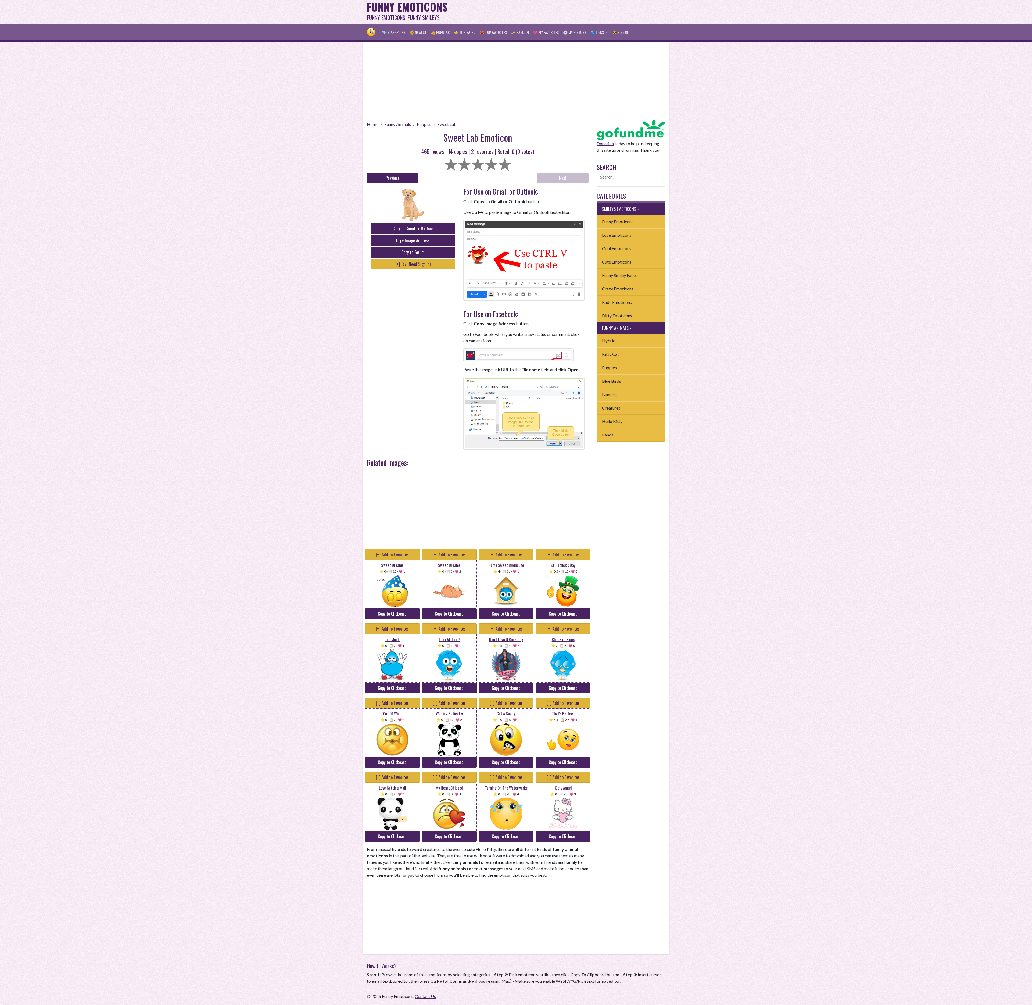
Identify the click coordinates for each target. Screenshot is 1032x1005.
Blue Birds (611, 380)
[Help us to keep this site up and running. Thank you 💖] (631, 129)
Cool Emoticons (616, 248)
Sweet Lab (447, 124)
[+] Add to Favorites (392, 554)
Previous (393, 178)
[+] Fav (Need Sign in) (413, 264)
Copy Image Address (413, 240)
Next (563, 178)
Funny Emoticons (617, 221)
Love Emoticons (616, 234)
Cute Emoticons (616, 261)
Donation (605, 143)
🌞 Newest (418, 32)
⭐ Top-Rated (464, 32)
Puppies (424, 124)
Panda (608, 434)
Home (372, 124)
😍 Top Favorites (493, 32)
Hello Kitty (612, 421)
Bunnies (609, 394)
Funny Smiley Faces (619, 275)
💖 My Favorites (546, 32)
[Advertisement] (567, 12)
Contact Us (425, 996)
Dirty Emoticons (617, 315)
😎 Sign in (620, 32)
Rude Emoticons (617, 302)
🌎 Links (597, 32)
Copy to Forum (413, 252)
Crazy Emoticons (617, 288)
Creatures (611, 407)
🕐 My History (574, 32)
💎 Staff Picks (393, 32)
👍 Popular (440, 32)
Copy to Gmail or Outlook (412, 228)
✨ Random (520, 32)
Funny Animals (397, 124)
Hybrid (608, 340)
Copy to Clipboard (392, 613)
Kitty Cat (610, 354)
